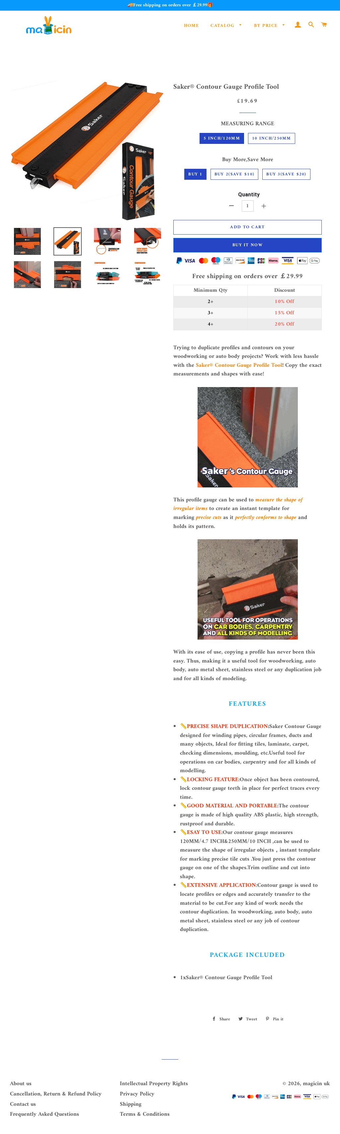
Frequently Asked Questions (44, 1114)
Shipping (130, 1104)
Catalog (223, 26)
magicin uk (316, 1084)
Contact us (23, 1104)
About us (21, 1084)
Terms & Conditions (145, 1114)
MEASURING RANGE (247, 124)
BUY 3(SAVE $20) (286, 174)
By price (267, 26)
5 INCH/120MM (222, 138)
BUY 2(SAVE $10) (234, 174)
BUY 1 (195, 174)
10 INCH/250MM (271, 138)
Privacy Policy (137, 1094)
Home (191, 26)
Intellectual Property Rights (154, 1084)
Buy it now (247, 245)
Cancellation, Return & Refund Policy (56, 1094)
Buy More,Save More (247, 159)
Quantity (249, 194)
